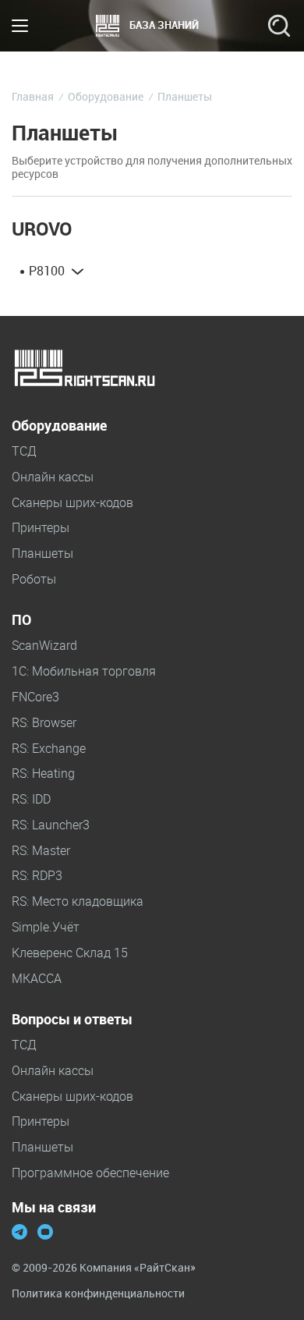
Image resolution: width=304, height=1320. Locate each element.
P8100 (47, 271)
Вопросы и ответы (72, 1019)
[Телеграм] (19, 1233)
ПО (21, 620)
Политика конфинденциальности (98, 1293)
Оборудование (59, 426)
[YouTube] (45, 1233)
